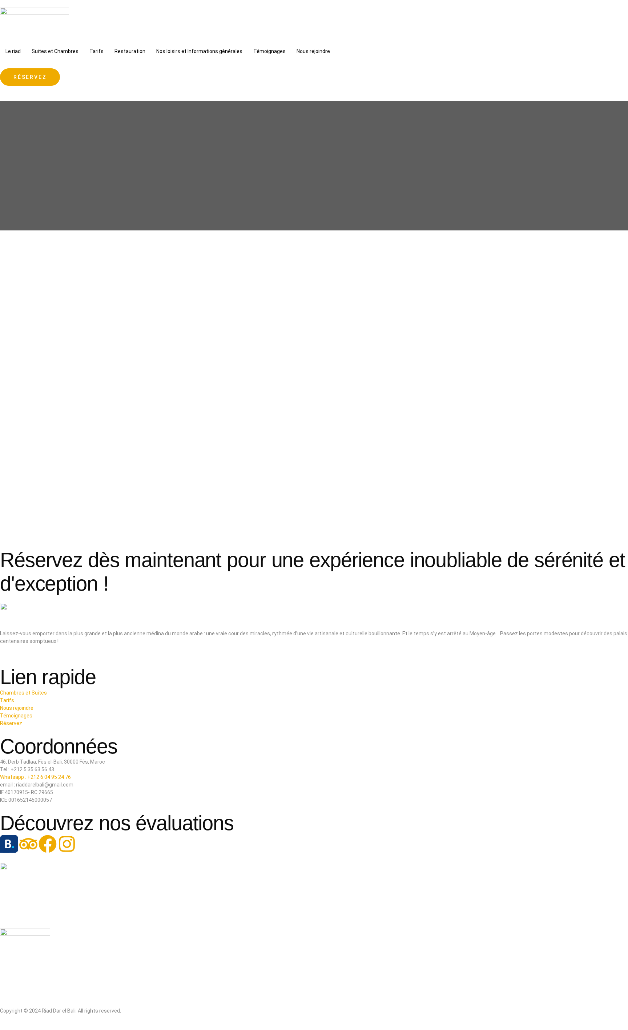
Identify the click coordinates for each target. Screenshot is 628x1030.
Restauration (129, 51)
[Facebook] (48, 844)
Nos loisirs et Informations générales (199, 51)
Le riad (13, 51)
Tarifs (96, 51)
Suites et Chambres (55, 51)
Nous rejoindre (313, 51)
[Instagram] (67, 844)
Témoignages (269, 51)
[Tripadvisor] (28, 844)
